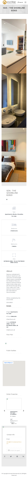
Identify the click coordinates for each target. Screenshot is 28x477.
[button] (4, 411)
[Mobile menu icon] (25, 2)
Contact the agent (15, 450)
